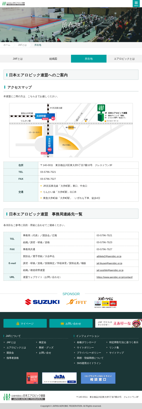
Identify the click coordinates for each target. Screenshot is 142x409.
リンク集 (114, 347)
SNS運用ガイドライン (89, 363)
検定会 (42, 342)
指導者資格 (13, 358)
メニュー (136, 3)
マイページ (27, 323)
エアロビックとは (16, 347)
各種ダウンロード (86, 342)
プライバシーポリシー (89, 352)
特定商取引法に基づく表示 (123, 342)
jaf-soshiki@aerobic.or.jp (110, 270)
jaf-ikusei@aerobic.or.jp (109, 263)
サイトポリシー (85, 347)
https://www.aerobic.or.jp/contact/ (115, 277)
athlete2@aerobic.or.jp (109, 256)
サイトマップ (116, 352)
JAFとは (22, 45)
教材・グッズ (46, 347)
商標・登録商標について (90, 358)
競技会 (10, 352)
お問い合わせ (73, 323)
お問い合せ (45, 352)
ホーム (6, 45)
